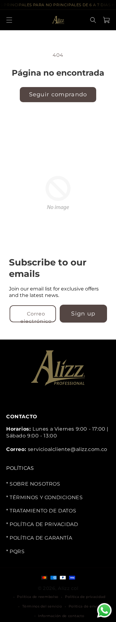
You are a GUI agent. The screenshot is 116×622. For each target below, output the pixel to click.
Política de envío (84, 606)
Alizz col (68, 588)
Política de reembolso (37, 597)
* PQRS (15, 551)
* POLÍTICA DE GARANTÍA (39, 538)
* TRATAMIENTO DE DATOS (41, 511)
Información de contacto (61, 615)
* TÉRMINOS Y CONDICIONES (44, 497)
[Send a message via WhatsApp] (104, 610)
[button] (9, 20)
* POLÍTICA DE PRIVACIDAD (42, 524)
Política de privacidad (85, 597)
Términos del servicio (42, 606)
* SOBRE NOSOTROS (33, 484)
